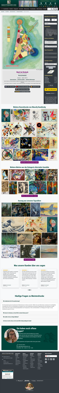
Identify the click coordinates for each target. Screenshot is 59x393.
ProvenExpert (7, 285)
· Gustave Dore (32, 367)
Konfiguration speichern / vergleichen (51, 67)
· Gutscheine (25, 367)
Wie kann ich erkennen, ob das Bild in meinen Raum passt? (15, 313)
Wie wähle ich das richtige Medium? (11, 317)
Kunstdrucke (6, 8)
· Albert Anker (40, 360)
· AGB (16, 359)
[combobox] (51, 24)
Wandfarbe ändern (36, 86)
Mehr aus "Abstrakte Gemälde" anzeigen (29, 195)
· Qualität (24, 361)
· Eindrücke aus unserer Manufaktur (25, 365)
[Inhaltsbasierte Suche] (54, 9)
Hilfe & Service (39, 8)
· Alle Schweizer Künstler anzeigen (40, 367)
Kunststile (21, 8)
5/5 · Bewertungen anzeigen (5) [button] (25, 91)
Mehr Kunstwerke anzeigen (29, 259)
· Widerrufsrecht (17, 361)
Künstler (11, 8)
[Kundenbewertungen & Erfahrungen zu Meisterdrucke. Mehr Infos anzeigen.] (7, 374)
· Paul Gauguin (32, 360)
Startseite (2, 11)
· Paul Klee (39, 356)
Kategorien (16, 8)
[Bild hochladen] (56, 9)
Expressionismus (12, 11)
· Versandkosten (25, 360)
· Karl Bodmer (40, 364)
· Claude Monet (32, 359)
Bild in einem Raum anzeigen (23, 89)
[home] (2, 9)
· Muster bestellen (25, 368)
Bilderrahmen (26, 8)
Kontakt (44, 8)
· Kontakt (16, 356)
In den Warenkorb (51, 89)
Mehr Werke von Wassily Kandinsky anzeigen (29, 162)
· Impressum (17, 357)
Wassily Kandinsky (19, 11)
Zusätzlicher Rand (47, 22)
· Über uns (16, 364)
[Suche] (51, 9)
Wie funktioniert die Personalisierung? (11, 301)
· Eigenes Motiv (25, 356)
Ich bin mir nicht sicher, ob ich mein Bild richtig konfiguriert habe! (17, 321)
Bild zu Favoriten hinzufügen (23, 86)
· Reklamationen (17, 363)
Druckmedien (33, 8)
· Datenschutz (17, 360)
